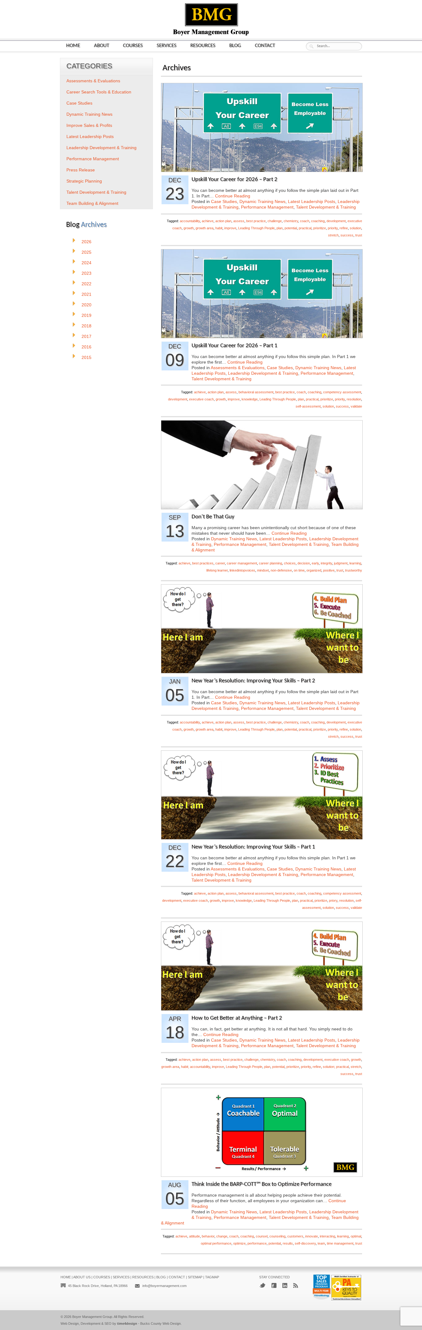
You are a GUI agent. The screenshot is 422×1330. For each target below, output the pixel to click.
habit (218, 228)
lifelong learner (217, 570)
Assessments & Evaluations (237, 367)
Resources (202, 45)
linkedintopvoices (242, 570)
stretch (333, 235)
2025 (86, 252)
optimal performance (216, 1243)
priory (333, 900)
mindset (263, 570)
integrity (326, 563)
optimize (239, 1243)
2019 (86, 315)
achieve (207, 221)
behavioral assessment (255, 392)
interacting (327, 1236)
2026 (86, 241)
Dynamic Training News (262, 201)
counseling (277, 1236)
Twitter (262, 1285)
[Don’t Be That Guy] (261, 507)
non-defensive (281, 570)
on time (299, 570)
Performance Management (267, 207)
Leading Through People (256, 228)
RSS (295, 1285)
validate (356, 406)
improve (230, 228)
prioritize (319, 228)
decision (304, 563)
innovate (311, 1236)
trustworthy (353, 570)
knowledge (250, 399)
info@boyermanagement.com (164, 1286)
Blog (235, 45)
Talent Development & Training (326, 207)
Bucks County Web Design (160, 1323)
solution (355, 228)
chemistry (291, 221)
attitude (194, 1236)
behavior (208, 1236)
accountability (190, 221)
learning (355, 563)
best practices (202, 563)
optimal (356, 1236)
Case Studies (224, 201)
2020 (86, 304)
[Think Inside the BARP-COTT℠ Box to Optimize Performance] (261, 1174)
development (336, 221)
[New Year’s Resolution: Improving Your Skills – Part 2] (261, 671)
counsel (262, 1236)
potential (291, 228)
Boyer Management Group (92, 1317)
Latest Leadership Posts (311, 201)
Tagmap (212, 1277)
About (101, 45)
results (288, 1243)
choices (290, 563)
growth (189, 228)
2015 (86, 357)
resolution (354, 399)
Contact (265, 45)
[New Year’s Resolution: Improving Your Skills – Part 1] (261, 837)
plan (279, 228)
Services (166, 45)
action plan (223, 221)
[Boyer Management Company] (211, 34)
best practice (256, 221)
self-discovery (305, 1243)
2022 (86, 283)
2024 (86, 262)
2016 (86, 346)
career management (242, 563)
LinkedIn (284, 1285)
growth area (204, 228)
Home (73, 45)
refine (344, 228)
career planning (270, 563)
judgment (341, 563)
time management (340, 1243)
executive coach (201, 399)
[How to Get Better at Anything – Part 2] (261, 1008)
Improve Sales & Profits (89, 125)
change (221, 1236)
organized (313, 570)
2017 (86, 336)
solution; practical (336, 1067)
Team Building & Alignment (92, 203)
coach (304, 221)
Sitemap (195, 1277)
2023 (86, 273)
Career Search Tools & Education (98, 91)
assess (238, 221)
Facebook (274, 1285)
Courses (133, 45)
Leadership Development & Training (263, 373)
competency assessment (342, 392)
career (220, 563)
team (321, 1243)
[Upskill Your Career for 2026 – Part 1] (261, 336)
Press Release (80, 169)
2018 (86, 325)
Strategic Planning (84, 181)
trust (358, 235)
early (315, 563)
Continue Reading (232, 195)
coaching (318, 221)
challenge (275, 221)
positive (329, 570)
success (346, 235)
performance (257, 1243)
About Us (82, 1277)
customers (295, 1236)
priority (333, 228)
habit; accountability (195, 1067)
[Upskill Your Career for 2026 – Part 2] (261, 170)
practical (305, 228)
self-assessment (308, 406)
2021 (86, 294)
